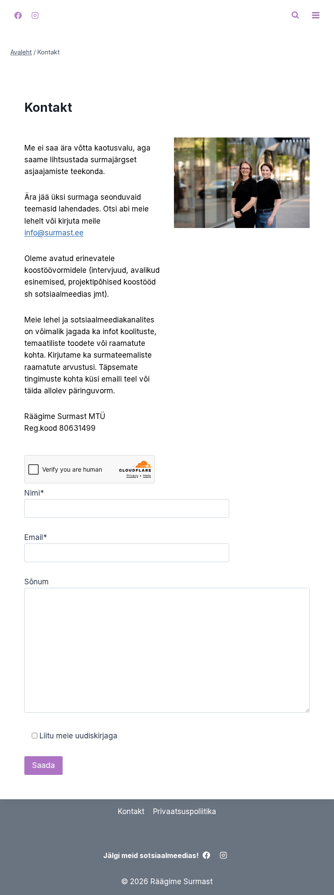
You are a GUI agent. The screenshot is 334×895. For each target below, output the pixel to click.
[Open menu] (315, 15)
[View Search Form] (295, 15)
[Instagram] (34, 15)
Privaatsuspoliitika (184, 811)
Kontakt (131, 811)
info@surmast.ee (54, 232)
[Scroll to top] (312, 869)
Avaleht (21, 52)
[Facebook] (17, 15)
